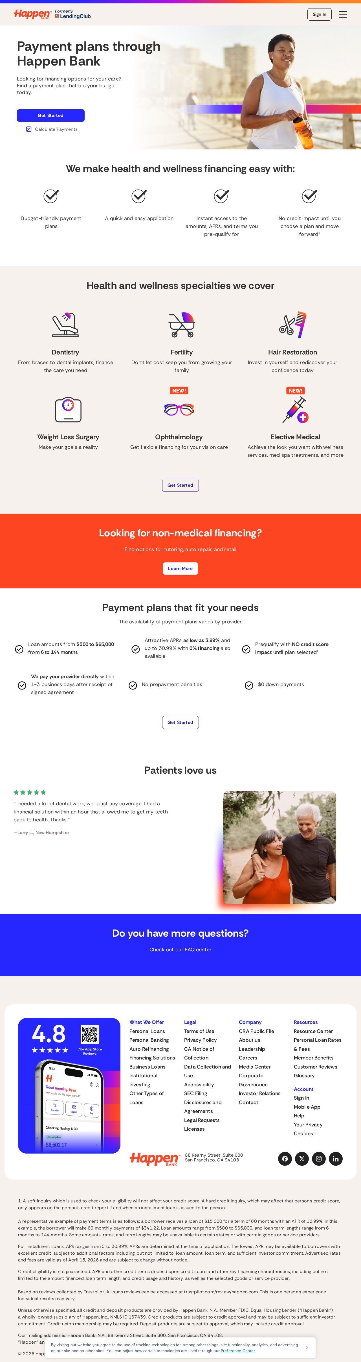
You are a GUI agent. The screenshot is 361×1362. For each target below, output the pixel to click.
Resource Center (313, 1031)
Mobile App (307, 1107)
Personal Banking (149, 1040)
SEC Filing (195, 1093)
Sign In (319, 14)
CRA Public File (256, 1031)
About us (249, 1040)
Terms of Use (199, 1031)
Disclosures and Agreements (203, 1107)
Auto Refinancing (149, 1049)
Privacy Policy (200, 1040)
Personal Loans (147, 1031)
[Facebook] (285, 1159)
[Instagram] (319, 1159)
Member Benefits (314, 1057)
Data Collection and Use (207, 1071)
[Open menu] (342, 14)
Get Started (51, 115)
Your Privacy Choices (308, 1129)
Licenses (194, 1129)
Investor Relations (260, 1093)
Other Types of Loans (146, 1098)
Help (299, 1115)
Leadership (252, 1049)
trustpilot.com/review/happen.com (221, 1292)
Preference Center (238, 1350)
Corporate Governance (253, 1080)
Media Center (254, 1066)
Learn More (180, 568)
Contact (248, 1102)
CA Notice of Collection (199, 1053)
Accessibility (199, 1084)
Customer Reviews (316, 1066)
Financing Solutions (152, 1057)
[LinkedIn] (336, 1159)
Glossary (304, 1075)
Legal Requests (202, 1120)
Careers (248, 1057)
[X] (302, 1159)
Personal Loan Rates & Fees (318, 1044)
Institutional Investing (143, 1080)
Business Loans (147, 1066)
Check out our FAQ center (180, 949)
